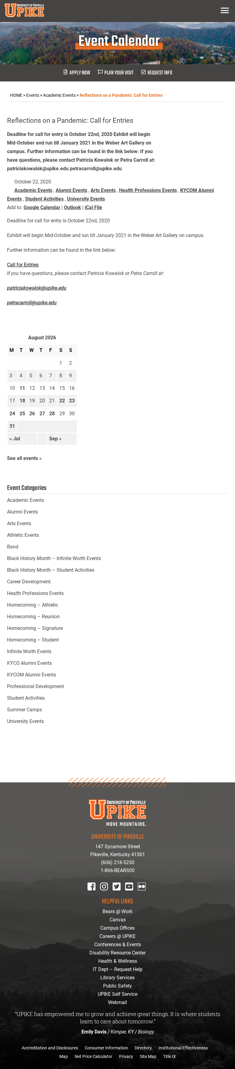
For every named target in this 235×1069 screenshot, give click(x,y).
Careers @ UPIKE (117, 936)
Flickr (143, 895)
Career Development (28, 582)
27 (42, 413)
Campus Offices (117, 928)
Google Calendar (42, 207)
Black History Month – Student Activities (50, 570)
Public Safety (117, 986)
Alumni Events (71, 190)
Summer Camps (24, 710)
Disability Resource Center (117, 953)
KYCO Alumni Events (29, 663)
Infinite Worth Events (29, 651)
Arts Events (103, 190)
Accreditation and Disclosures (50, 1047)
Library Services (117, 978)
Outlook (72, 207)
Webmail (117, 1002)
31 (12, 426)
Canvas (118, 920)
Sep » (55, 439)
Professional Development (35, 686)
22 (62, 401)
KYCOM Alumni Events (31, 675)
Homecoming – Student (33, 640)
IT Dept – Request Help (118, 969)
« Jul (14, 439)
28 (52, 413)
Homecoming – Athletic (32, 605)
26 (32, 413)
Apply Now (79, 73)
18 (22, 401)
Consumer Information (106, 1047)
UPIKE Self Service (117, 994)
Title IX (169, 1056)
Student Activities (44, 199)
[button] (225, 10)
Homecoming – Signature (35, 628)
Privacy (126, 1056)
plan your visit (118, 73)
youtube (133, 895)
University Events (86, 199)
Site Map (148, 1056)
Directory (143, 1047)
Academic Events (33, 190)
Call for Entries (23, 265)
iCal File (93, 207)
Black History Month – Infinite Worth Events (54, 558)
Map (63, 1056)
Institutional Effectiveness (183, 1047)
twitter (118, 895)
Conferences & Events (117, 944)
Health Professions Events (148, 190)
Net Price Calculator (93, 1056)
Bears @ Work (117, 911)
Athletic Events (23, 535)
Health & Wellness (117, 961)
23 (72, 401)
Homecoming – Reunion (33, 616)
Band (12, 547)
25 (22, 413)
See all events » (24, 458)
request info (159, 73)
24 (12, 413)
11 (22, 388)
